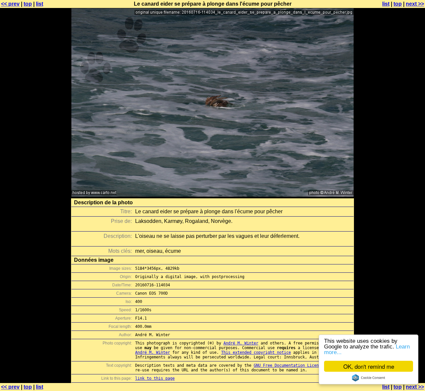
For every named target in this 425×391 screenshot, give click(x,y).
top (28, 4)
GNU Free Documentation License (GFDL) (297, 365)
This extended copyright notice (256, 352)
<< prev (10, 4)
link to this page (155, 378)
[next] (212, 195)
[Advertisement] (398, 164)
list (39, 4)
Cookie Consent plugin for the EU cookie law (368, 377)
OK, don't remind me (368, 366)
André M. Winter (240, 343)
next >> (415, 4)
